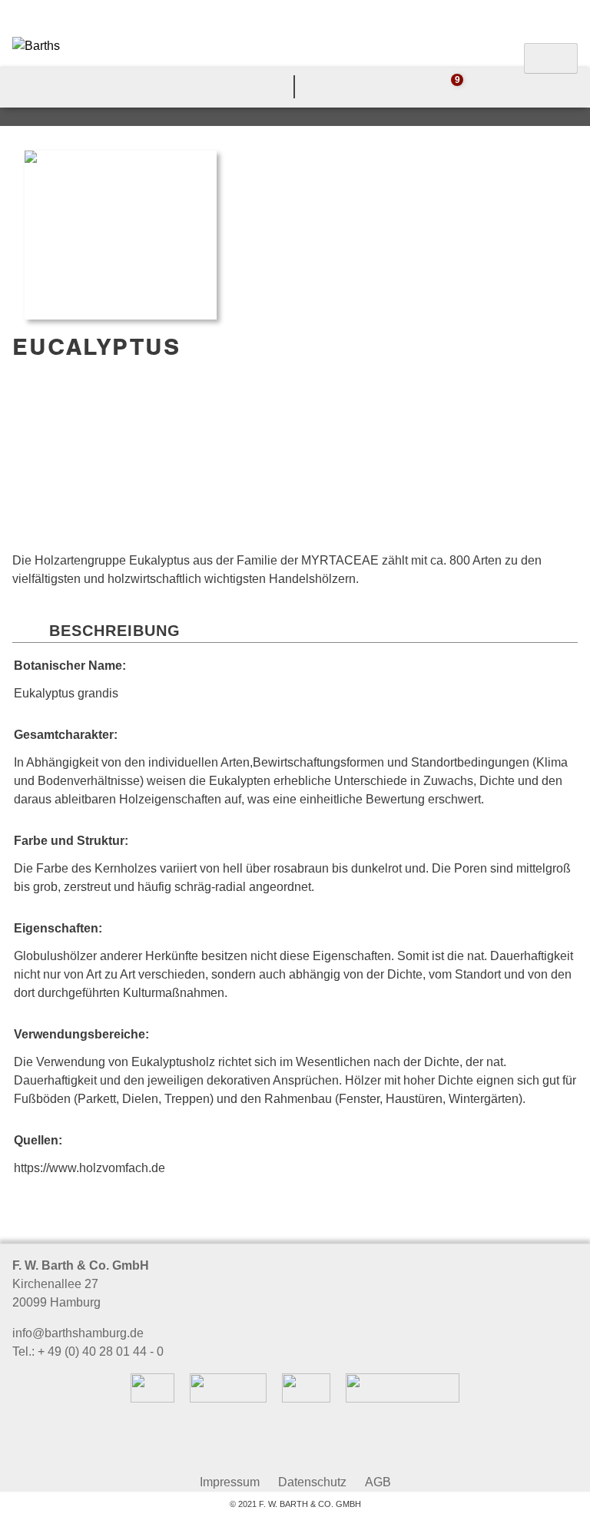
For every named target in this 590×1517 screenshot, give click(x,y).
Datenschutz (312, 1482)
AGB (378, 1482)
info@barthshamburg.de (78, 1333)
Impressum (230, 1482)
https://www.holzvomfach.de (89, 1167)
